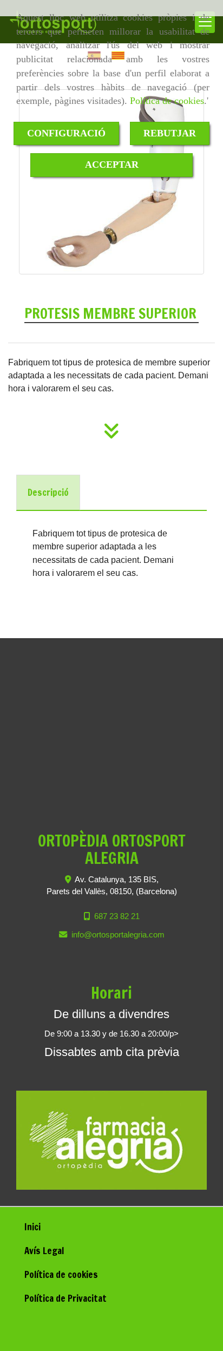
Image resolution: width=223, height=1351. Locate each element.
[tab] (48, 492)
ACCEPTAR (112, 164)
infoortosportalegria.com (118, 934)
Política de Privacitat (65, 1298)
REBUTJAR (169, 133)
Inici (32, 1227)
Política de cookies (167, 100)
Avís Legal (44, 1250)
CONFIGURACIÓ (66, 133)
